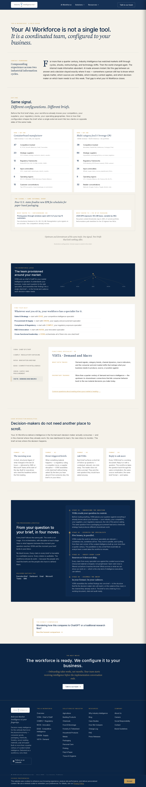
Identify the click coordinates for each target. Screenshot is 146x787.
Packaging (67, 740)
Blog (90, 717)
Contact (117, 725)
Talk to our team (126, 5)
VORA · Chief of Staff (22, 349)
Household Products (70, 733)
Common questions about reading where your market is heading (76, 391)
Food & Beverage (69, 725)
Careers (118, 717)
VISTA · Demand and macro (24, 379)
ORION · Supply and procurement (21, 372)
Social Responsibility (122, 721)
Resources (92, 5)
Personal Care (68, 744)
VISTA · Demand (43, 739)
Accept (129, 781)
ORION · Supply (42, 735)
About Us (118, 713)
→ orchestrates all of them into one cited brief (46, 334)
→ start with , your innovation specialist (39, 330)
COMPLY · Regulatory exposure (26, 355)
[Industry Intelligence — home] (24, 5)
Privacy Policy (79, 783)
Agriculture (67, 713)
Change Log (93, 729)
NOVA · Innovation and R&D (24, 360)
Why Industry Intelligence (98, 713)
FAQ (90, 733)
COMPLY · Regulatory (45, 721)
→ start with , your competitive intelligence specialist (44, 316)
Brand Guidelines (121, 729)
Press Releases (94, 737)
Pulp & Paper (68, 752)
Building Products (69, 717)
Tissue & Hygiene (69, 756)
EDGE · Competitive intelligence (26, 366)
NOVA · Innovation (43, 725)
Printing (65, 748)
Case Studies (94, 721)
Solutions (79, 5)
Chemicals (66, 721)
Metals (65, 737)
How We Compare (96, 725)
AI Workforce (66, 5)
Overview (40, 713)
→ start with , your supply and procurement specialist (47, 321)
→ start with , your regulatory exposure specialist (47, 325)
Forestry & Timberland (71, 729)
